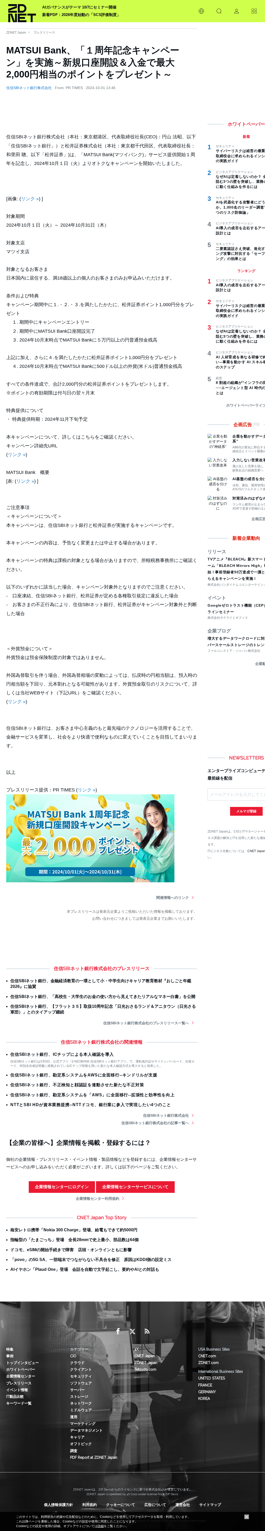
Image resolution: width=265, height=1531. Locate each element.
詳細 (101, 1526)
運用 (73, 1417)
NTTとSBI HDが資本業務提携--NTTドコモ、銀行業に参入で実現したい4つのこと (90, 1104)
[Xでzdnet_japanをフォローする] (132, 1331)
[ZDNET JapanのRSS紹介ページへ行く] (147, 1331)
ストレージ (79, 1396)
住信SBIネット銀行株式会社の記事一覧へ (155, 1123)
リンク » (30, 198)
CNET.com (207, 1356)
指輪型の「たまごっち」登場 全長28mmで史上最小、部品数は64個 (74, 1240)
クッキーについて (120, 1505)
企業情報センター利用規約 (97, 1198)
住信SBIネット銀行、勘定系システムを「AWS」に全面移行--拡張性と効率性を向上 (92, 1095)
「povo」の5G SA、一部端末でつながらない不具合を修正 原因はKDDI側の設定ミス (91, 1259)
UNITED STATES (211, 1378)
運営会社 (182, 1505)
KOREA (204, 1399)
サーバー (77, 1390)
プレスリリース (44, 32)
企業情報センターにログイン (62, 1187)
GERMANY (207, 1392)
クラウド (77, 1363)
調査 (73, 1451)
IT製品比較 (15, 1396)
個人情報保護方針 (58, 1505)
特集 (9, 1349)
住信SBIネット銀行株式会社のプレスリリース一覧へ (146, 1023)
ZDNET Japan (16, 32)
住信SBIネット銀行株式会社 (29, 88)
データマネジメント (86, 1430)
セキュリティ (81, 1376)
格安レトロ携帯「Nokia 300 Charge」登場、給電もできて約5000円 (73, 1230)
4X (136, 1349)
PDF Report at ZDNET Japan (93, 1457)
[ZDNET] (22, 11)
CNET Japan (144, 1356)
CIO (73, 1356)
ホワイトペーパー (20, 1369)
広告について (155, 1505)
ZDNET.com (208, 1363)
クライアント (81, 1369)
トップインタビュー (22, 1363)
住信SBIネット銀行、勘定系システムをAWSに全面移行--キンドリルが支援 (83, 1075)
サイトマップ (210, 1505)
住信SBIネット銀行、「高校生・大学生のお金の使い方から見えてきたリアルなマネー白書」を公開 (102, 996)
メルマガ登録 (246, 811)
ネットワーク (81, 1403)
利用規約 (89, 1505)
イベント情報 (17, 1390)
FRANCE (205, 1385)
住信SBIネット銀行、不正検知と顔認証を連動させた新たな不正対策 (77, 1085)
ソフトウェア (81, 1383)
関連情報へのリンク (172, 897)
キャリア (77, 1437)
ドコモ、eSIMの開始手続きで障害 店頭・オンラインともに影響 (71, 1250)
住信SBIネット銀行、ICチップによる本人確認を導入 (62, 1054)
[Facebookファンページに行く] (118, 1331)
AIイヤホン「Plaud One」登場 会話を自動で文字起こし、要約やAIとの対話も (84, 1269)
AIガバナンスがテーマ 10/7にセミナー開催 (79, 7)
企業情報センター (20, 1376)
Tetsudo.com (145, 1369)
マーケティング (82, 1424)
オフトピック (81, 1444)
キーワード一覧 (19, 1403)
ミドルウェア (81, 1410)
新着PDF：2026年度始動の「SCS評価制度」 (81, 14)
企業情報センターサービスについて (135, 1187)
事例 (9, 1356)
